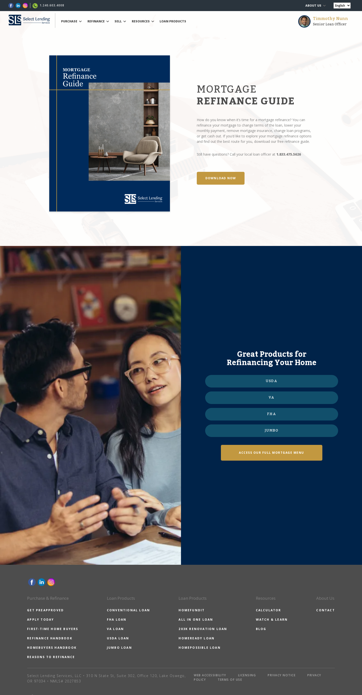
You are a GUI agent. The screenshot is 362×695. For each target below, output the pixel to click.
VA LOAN (115, 629)
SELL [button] (118, 21)
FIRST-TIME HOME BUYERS (52, 629)
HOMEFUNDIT (192, 610)
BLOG (261, 629)
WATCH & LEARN (272, 619)
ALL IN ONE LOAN (196, 619)
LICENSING (247, 675)
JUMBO (272, 430)
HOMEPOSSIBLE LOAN (199, 648)
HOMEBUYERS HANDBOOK (52, 648)
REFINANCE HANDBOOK (49, 638)
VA (272, 397)
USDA (271, 381)
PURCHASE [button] (69, 21)
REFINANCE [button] (96, 21)
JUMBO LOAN (119, 648)
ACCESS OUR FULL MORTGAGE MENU (271, 453)
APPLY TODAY (40, 619)
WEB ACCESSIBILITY (210, 675)
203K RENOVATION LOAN (203, 629)
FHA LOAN (117, 619)
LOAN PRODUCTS (173, 21)
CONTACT (325, 610)
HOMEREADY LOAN (196, 638)
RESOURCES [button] (141, 21)
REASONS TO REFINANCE (51, 657)
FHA (271, 414)
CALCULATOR (268, 610)
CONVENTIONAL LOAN (128, 610)
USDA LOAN (118, 638)
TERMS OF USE (230, 680)
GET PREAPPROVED (45, 610)
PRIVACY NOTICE (282, 675)
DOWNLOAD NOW (220, 178)
